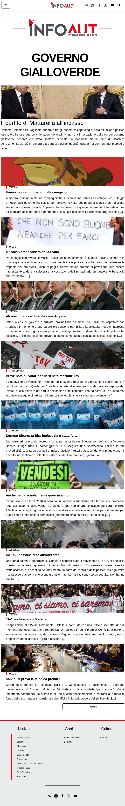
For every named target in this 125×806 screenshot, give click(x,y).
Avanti (93, 706)
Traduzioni (21, 777)
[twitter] (106, 5)
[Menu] (5, 5)
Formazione (22, 759)
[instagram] (93, 5)
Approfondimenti (71, 737)
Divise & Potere (24, 755)
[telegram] (86, 5)
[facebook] (99, 5)
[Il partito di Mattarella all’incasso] (62, 102)
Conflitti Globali (23, 737)
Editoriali (13, 187)
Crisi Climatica (16, 371)
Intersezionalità (17, 430)
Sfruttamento (22, 746)
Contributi (21, 750)
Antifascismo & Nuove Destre (30, 763)
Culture (103, 737)
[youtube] (112, 5)
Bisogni (12, 247)
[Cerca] (119, 5)
